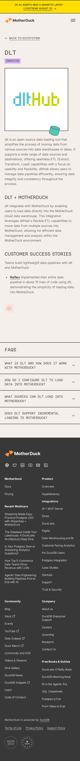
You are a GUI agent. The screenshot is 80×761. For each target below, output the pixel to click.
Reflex (15, 277)
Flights (46, 530)
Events (9, 623)
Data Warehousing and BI (58, 538)
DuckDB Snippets (15, 682)
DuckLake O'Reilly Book (57, 669)
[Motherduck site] (23, 453)
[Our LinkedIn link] (22, 465)
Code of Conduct (15, 697)
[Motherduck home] (20, 20)
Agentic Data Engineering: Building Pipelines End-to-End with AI (21, 578)
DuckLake (48, 523)
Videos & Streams (16, 660)
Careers (47, 627)
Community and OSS (18, 653)
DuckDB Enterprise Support (53, 618)
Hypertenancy (51, 494)
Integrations (50, 501)
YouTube (10, 631)
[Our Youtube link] (30, 465)
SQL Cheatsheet (52, 691)
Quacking (48, 634)
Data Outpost (13, 638)
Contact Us (49, 649)
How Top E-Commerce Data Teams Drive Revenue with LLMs (19, 564)
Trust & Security (52, 589)
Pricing (9, 494)
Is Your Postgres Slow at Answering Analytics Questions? (20, 550)
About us (47, 609)
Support (47, 582)
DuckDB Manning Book (56, 676)
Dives (45, 516)
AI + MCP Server (52, 508)
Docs (8, 486)
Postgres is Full (51, 699)
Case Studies (50, 567)
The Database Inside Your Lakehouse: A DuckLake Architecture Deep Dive (21, 535)
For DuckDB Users (53, 552)
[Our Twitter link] (14, 465)
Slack (8, 616)
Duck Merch (12, 645)
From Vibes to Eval (53, 706)
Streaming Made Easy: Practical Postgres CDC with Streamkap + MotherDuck (19, 519)
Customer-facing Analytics (58, 545)
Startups (47, 574)
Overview (48, 486)
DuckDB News (14, 675)
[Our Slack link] (7, 465)
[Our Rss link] (45, 465)
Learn (8, 689)
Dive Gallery (12, 668)
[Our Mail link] (38, 465)
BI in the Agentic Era (54, 684)
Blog (7, 609)
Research (48, 642)
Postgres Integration (54, 560)
